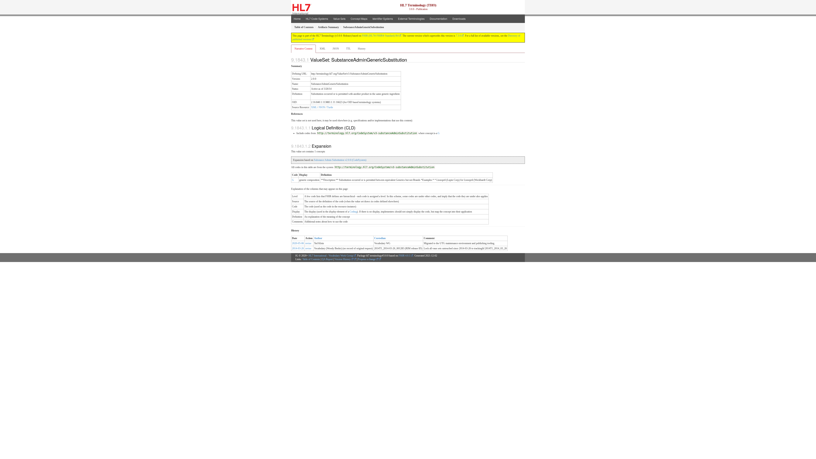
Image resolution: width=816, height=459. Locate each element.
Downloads (459, 18)
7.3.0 (458, 35)
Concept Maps (359, 18)
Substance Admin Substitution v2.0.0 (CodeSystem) (340, 160)
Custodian (380, 238)
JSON (336, 48)
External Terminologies (411, 18)
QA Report (327, 259)
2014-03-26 (298, 248)
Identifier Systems (383, 18)
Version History (342, 259)
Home (297, 18)
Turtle (330, 107)
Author (318, 238)
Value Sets (339, 18)
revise (308, 243)
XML (322, 48)
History (362, 48)
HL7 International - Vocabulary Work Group (331, 255)
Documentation (438, 18)
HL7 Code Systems (317, 18)
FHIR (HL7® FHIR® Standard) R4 (380, 35)
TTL (348, 48)
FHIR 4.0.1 (404, 255)
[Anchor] (409, 59)
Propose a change (367, 259)
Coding (353, 211)
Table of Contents (311, 259)
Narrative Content (303, 48)
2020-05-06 (298, 243)
